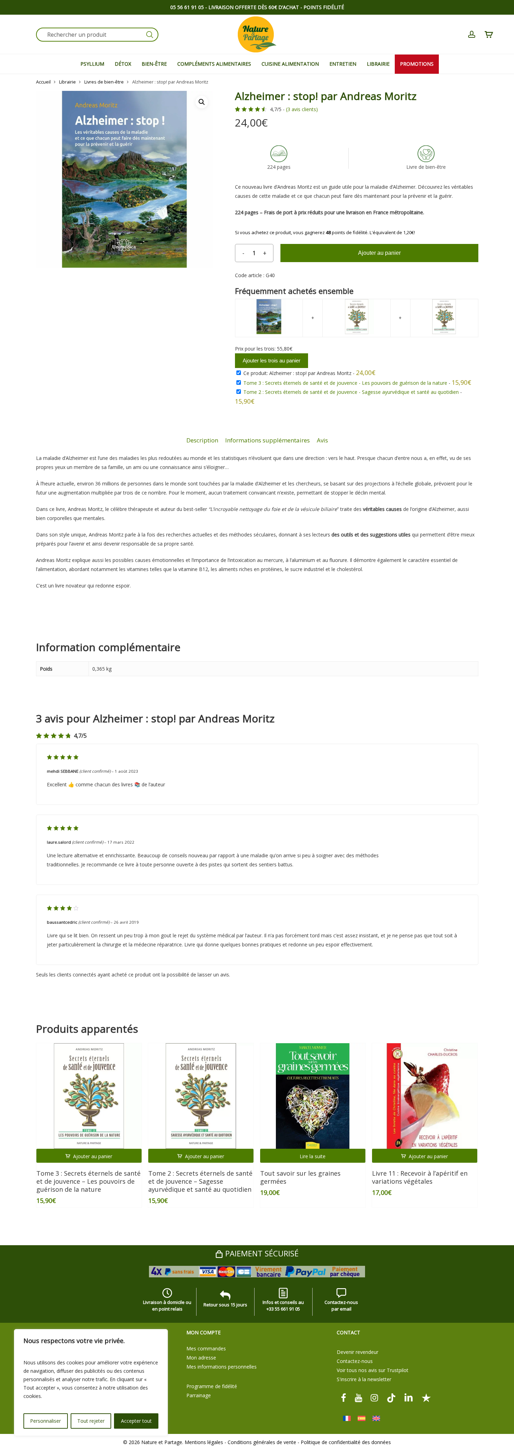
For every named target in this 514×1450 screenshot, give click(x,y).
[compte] (471, 34)
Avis (322, 440)
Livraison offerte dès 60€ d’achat (253, 7)
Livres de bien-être (104, 82)
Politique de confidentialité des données (346, 1442)
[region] (91, 1382)
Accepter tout (136, 1420)
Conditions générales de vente (262, 1442)
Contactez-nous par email (341, 1305)
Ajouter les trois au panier (271, 360)
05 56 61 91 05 (187, 7)
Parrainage (198, 1395)
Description (202, 440)
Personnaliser (45, 1420)
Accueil (43, 82)
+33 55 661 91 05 (283, 1309)
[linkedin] (408, 1397)
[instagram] (374, 1397)
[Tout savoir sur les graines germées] (313, 1096)
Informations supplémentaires (267, 440)
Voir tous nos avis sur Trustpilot (372, 1370)
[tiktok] (391, 1397)
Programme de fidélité (211, 1386)
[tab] (202, 440)
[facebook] (343, 1397)
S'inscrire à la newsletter (364, 1379)
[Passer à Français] (347, 1418)
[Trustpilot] (426, 1397)
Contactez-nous (355, 1361)
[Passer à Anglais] (376, 1418)
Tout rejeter (91, 1420)
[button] (201, 102)
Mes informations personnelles (221, 1366)
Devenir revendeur (357, 1352)
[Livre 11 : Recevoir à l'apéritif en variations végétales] (425, 1096)
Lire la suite (313, 1156)
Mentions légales (204, 1442)
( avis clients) (302, 109)
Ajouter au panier (379, 253)
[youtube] (358, 1397)
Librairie (67, 82)
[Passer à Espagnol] (361, 1418)
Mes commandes (206, 1348)
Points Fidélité (324, 7)
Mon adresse (201, 1357)
